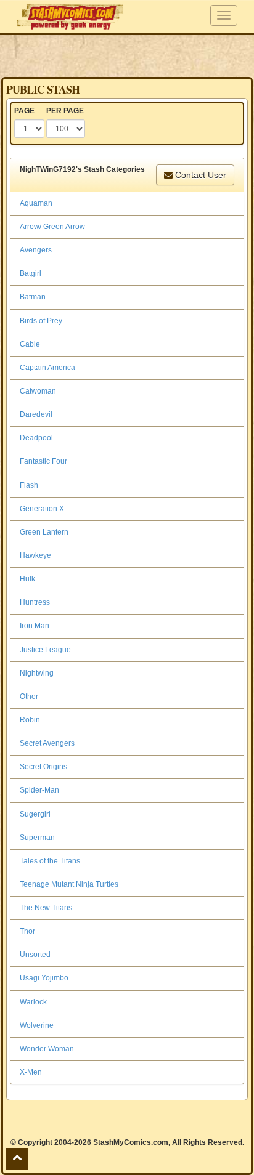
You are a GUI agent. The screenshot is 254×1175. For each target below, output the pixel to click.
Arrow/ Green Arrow (52, 226)
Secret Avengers (47, 743)
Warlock (33, 1002)
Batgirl (30, 273)
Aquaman (36, 203)
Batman (33, 297)
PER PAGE (65, 111)
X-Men (31, 1072)
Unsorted (35, 954)
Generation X (42, 508)
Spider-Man (39, 790)
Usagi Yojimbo (44, 978)
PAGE (24, 111)
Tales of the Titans (50, 861)
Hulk (27, 579)
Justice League (45, 649)
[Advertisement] (127, 55)
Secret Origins (43, 766)
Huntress (35, 602)
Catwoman (38, 391)
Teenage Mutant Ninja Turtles (69, 884)
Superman (37, 837)
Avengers (36, 250)
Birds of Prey (41, 321)
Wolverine (37, 1025)
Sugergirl (35, 814)
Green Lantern (44, 532)
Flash (29, 485)
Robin (30, 720)
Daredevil (36, 414)
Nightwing (37, 673)
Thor (27, 931)
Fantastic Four (43, 461)
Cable (30, 344)
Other (29, 696)
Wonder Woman (47, 1048)
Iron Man (34, 625)
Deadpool (36, 438)
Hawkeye (35, 555)
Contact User (199, 175)
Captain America (47, 367)
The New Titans (46, 907)
